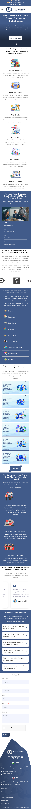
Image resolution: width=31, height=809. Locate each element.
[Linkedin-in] (12, 757)
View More (15, 468)
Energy (10, 359)
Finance (10, 311)
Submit (5, 734)
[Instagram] (18, 5)
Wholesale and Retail (15, 347)
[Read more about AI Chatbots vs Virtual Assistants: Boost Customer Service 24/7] (15, 429)
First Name (5, 679)
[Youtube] (20, 5)
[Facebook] (11, 5)
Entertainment (13, 353)
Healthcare (11, 329)
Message (4, 712)
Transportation (13, 341)
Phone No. (5, 704)
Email (3, 695)
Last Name (5, 687)
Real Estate (12, 323)
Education (11, 317)
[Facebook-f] (9, 757)
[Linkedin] (13, 5)
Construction (12, 335)
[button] (2, 9)
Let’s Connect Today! (15, 38)
